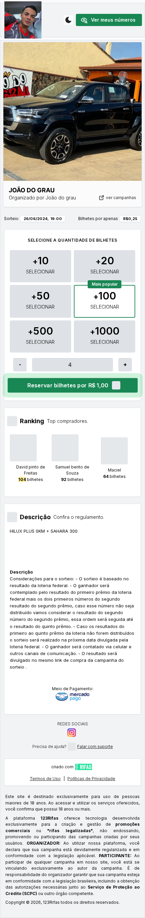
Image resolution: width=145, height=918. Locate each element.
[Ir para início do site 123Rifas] (84, 767)
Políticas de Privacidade (91, 778)
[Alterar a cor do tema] (68, 20)
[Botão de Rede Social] (71, 732)
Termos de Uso (45, 778)
